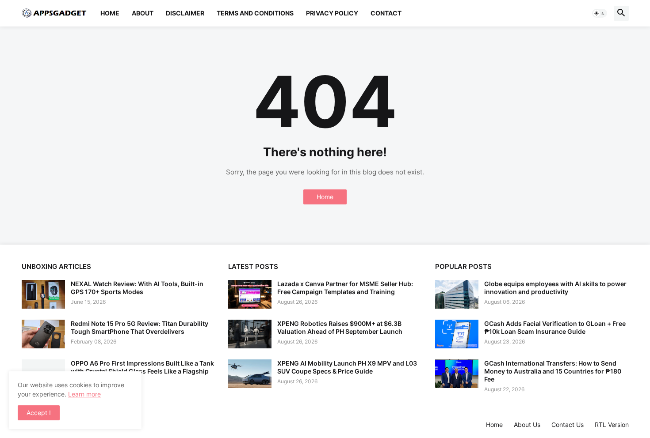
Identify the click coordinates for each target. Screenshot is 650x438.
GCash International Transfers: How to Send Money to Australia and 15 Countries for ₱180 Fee (552, 371)
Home (109, 13)
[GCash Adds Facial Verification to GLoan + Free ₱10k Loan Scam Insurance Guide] (456, 334)
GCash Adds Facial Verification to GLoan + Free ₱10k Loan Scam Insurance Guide (555, 327)
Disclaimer (185, 13)
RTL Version (612, 424)
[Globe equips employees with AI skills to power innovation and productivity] (456, 294)
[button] (599, 13)
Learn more (84, 394)
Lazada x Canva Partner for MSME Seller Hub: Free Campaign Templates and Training (345, 287)
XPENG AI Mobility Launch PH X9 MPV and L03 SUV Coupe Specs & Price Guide (347, 367)
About (142, 13)
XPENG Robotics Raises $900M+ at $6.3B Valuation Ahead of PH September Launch (339, 327)
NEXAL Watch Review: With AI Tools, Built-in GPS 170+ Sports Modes (137, 287)
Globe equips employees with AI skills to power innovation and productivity (555, 287)
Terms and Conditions (255, 13)
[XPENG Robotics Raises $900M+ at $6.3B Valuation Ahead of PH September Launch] (249, 334)
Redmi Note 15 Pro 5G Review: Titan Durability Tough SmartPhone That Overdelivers (139, 327)
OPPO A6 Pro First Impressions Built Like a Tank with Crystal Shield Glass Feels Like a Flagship (142, 367)
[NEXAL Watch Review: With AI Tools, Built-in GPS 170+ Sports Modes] (43, 294)
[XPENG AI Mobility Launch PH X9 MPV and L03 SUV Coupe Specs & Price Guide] (249, 373)
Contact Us (567, 424)
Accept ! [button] (39, 412)
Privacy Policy (332, 13)
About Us (527, 424)
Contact (386, 13)
